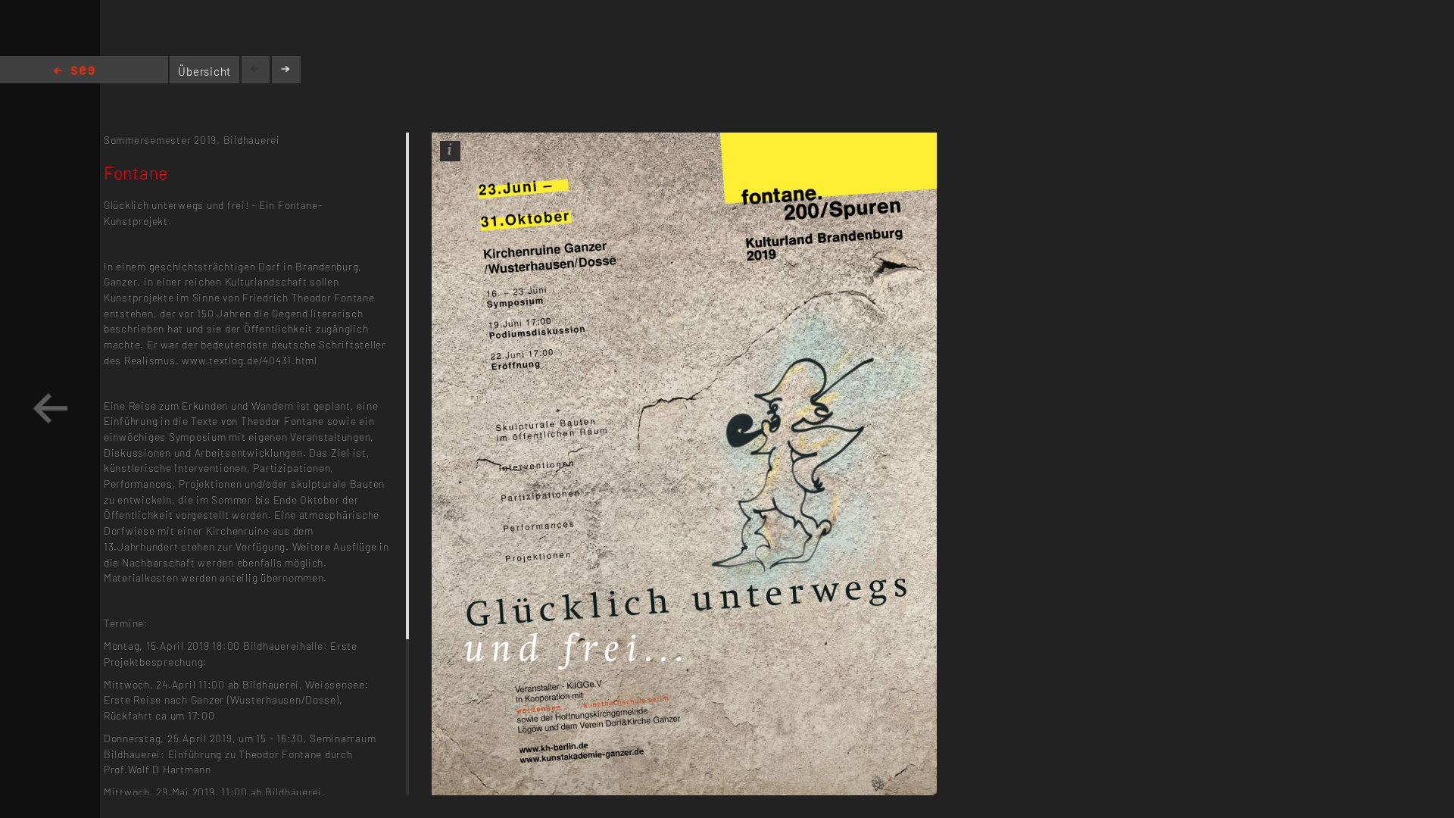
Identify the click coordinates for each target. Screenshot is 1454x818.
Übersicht (204, 71)
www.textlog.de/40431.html (249, 360)
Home (74, 71)
